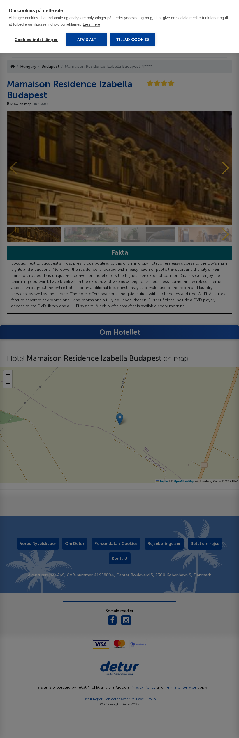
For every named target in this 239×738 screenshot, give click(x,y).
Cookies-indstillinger (36, 39)
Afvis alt (87, 39)
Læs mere (91, 24)
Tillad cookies (133, 39)
